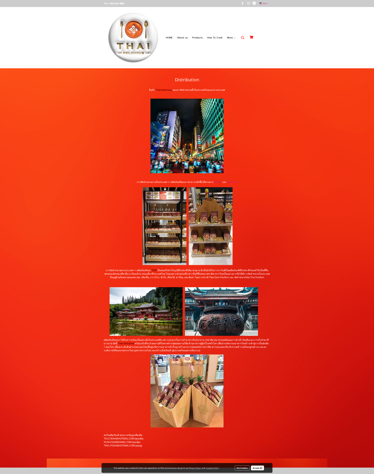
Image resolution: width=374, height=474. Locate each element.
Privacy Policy (195, 468)
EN (264, 3)
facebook (232, 182)
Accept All (257, 468)
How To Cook (215, 37)
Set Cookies (242, 468)
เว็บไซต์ (217, 182)
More (230, 37)
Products (197, 37)
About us (182, 37)
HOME (169, 37)
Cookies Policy (212, 468)
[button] (242, 37)
